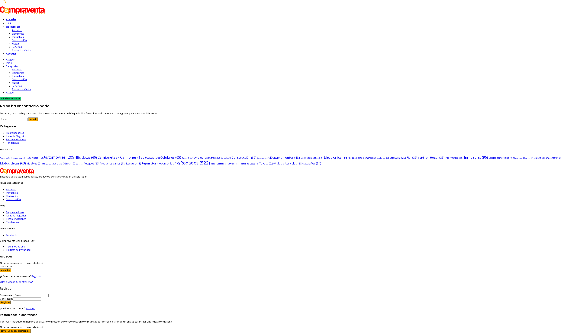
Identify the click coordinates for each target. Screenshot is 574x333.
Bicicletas (86, 157)
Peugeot (91, 163)
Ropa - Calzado (219, 163)
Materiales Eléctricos (523, 158)
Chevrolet (199, 157)
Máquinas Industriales (52, 164)
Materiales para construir (547, 157)
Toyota (266, 163)
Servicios (17, 47)
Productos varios (113, 163)
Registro (36, 276)
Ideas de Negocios (16, 136)
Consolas (225, 158)
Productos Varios (21, 50)
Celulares (170, 157)
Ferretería (397, 157)
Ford (423, 157)
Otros (69, 163)
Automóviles (59, 157)
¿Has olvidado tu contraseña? (16, 282)
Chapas (185, 158)
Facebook (11, 235)
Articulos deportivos (21, 158)
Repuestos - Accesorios (161, 163)
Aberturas (5, 158)
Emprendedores (15, 133)
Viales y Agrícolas (288, 163)
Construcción (19, 40)
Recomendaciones (16, 139)
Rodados (17, 30)
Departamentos (285, 157)
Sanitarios (233, 164)
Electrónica (18, 33)
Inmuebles (18, 37)
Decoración (263, 158)
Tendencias (12, 142)
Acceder (30, 308)
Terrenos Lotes (249, 163)
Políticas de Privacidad (18, 250)
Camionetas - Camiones (121, 157)
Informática (454, 157)
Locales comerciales (500, 157)
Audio (37, 157)
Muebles (34, 163)
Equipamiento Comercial (362, 157)
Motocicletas (13, 163)
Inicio (9, 23)
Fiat (411, 157)
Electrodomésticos (311, 157)
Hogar (15, 43)
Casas (153, 157)
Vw (316, 163)
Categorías (13, 27)
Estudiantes (382, 158)
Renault (133, 163)
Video (307, 164)
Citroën (214, 157)
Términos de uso (15, 246)
